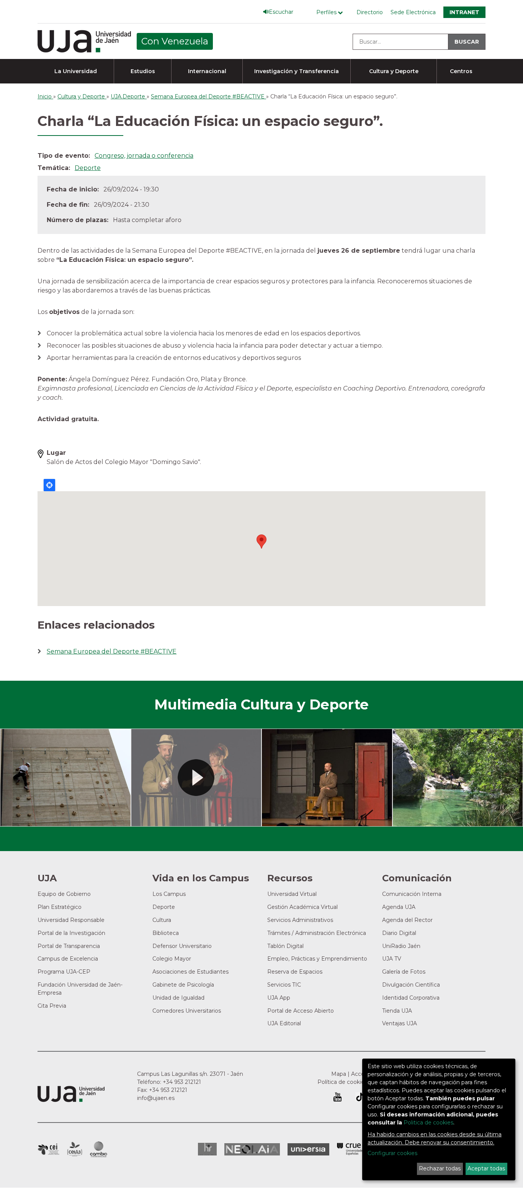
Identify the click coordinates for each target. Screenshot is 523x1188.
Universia (308, 1149)
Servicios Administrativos (300, 920)
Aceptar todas (486, 1168)
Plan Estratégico (60, 907)
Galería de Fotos (403, 971)
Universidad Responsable (71, 920)
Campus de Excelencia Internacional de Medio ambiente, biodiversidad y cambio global (98, 1149)
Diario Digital (399, 933)
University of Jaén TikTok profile (359, 1096)
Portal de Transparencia (69, 946)
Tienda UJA (397, 1010)
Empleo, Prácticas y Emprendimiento (317, 958)
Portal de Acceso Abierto (300, 1010)
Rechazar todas (440, 1168)
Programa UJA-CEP (64, 971)
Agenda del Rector (407, 920)
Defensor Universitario (182, 946)
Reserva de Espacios (294, 971)
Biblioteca (165, 933)
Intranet (464, 12)
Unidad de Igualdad (178, 997)
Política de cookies (342, 1082)
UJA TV (391, 958)
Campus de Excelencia (68, 958)
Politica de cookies (428, 1122)
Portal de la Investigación (71, 933)
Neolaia (252, 1149)
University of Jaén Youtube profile (337, 1096)
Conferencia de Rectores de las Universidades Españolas (350, 1149)
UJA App (278, 997)
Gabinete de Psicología (183, 984)
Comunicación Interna (411, 894)
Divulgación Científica (411, 984)
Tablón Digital (285, 946)
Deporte (88, 168)
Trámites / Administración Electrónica (316, 933)
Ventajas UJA (399, 1023)
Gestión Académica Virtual (302, 907)
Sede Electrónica (413, 12)
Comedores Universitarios (186, 1010)
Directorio (369, 12)
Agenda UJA (398, 907)
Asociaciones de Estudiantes (190, 971)
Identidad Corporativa (411, 997)
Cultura (161, 920)
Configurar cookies (392, 1153)
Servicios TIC (284, 984)
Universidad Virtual (292, 894)
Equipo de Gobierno (64, 894)
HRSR (207, 1149)
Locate (49, 485)
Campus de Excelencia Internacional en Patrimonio (48, 1149)
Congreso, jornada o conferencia (144, 155)
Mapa (338, 1073)
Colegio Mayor (171, 958)
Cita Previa (52, 1005)
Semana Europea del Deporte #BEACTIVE (112, 651)
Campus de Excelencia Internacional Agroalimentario (74, 1149)
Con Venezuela (174, 41)
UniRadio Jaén (401, 946)
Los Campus (169, 894)
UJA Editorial (284, 1023)
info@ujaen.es (156, 1098)
